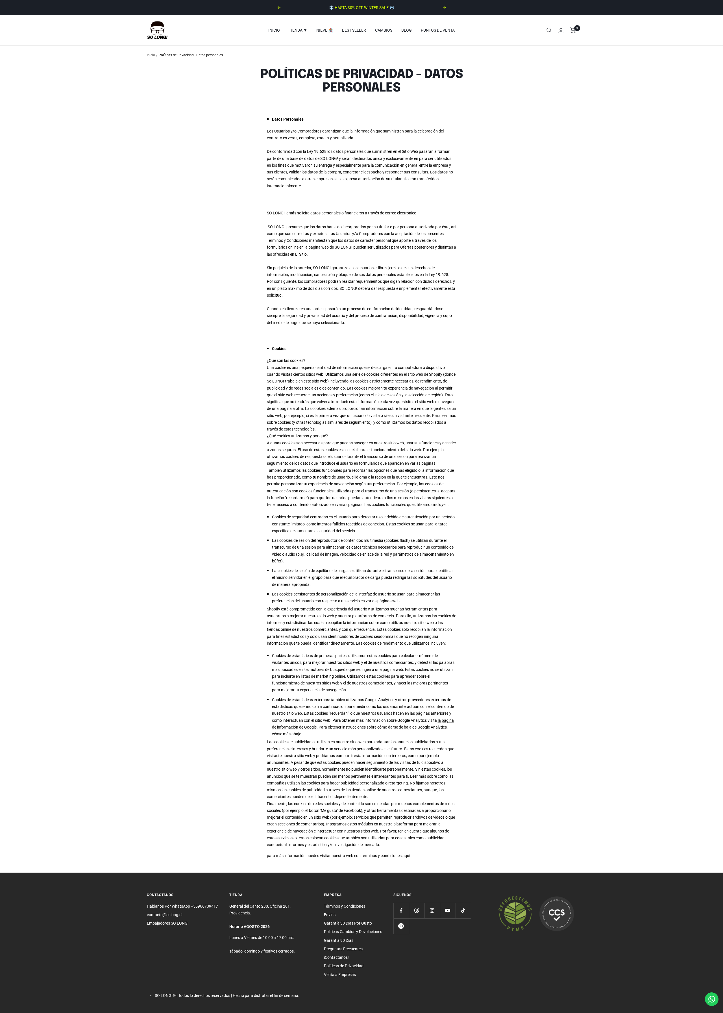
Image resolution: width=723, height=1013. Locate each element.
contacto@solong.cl (164, 914)
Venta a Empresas (340, 974)
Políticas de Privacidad (343, 966)
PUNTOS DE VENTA (438, 30)
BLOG (406, 30)
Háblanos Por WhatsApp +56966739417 (182, 906)
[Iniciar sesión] (560, 30)
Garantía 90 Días (338, 940)
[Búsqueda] (549, 30)
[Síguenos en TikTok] (463, 910)
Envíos (330, 914)
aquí (406, 855)
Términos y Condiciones (344, 906)
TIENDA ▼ (298, 30)
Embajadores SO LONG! (168, 923)
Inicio (151, 55)
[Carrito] (573, 30)
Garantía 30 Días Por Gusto (348, 923)
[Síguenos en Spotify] (401, 926)
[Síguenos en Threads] (416, 910)
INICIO (274, 30)
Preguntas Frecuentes (343, 949)
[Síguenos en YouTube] (448, 910)
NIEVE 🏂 (324, 30)
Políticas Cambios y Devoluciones (353, 931)
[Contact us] (711, 999)
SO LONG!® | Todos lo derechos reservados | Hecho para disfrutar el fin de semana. (227, 995)
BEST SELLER (354, 30)
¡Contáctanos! (336, 957)
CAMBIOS (383, 30)
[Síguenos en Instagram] (432, 910)
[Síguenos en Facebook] (401, 910)
